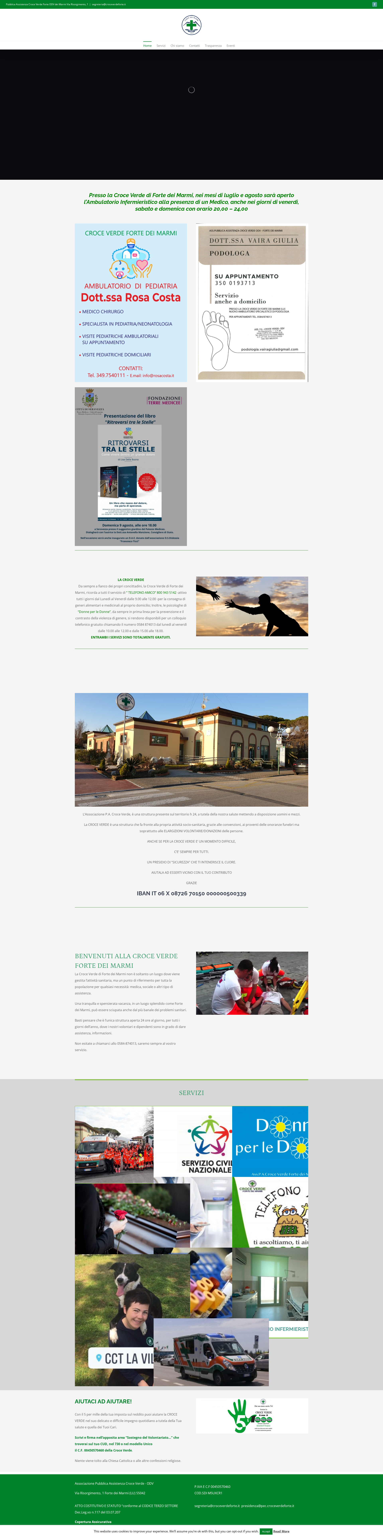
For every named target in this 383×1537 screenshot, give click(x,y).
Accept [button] (266, 1531)
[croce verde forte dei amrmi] (252, 1400)
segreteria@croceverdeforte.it (109, 4)
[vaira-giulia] (252, 225)
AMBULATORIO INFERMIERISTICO (277, 1329)
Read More (281, 1531)
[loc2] (131, 225)
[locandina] (131, 389)
